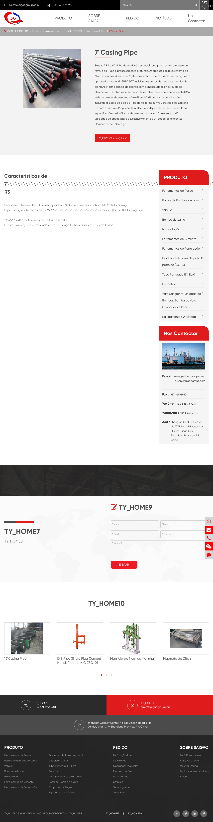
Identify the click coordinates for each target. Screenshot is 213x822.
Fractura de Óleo (123, 771)
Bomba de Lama (173, 219)
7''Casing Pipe (116, 31)
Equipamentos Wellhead (179, 316)
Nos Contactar (196, 18)
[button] (101, 675)
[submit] (196, 5)
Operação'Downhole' (123, 765)
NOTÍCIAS (164, 18)
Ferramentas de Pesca (177, 190)
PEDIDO (132, 18)
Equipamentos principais (194, 771)
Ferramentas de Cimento (179, 239)
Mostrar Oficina (189, 765)
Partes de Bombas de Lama (181, 200)
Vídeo (183, 776)
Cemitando (119, 760)
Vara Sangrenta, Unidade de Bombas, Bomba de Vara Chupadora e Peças (181, 300)
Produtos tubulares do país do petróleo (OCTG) (57, 31)
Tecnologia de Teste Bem (121, 790)
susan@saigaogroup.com (190, 380)
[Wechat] (209, 546)
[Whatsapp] (209, 521)
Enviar (124, 564)
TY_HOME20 (135, 813)
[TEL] (209, 538)
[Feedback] (209, 555)
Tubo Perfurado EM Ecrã (178, 274)
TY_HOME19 (112, 813)
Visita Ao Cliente (189, 760)
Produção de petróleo (120, 779)
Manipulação (171, 229)
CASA (10, 31)
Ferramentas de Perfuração (181, 248)
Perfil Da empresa (190, 755)
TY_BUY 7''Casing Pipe (112, 138)
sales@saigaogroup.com (24, 4)
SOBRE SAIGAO (95, 18)
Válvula (167, 210)
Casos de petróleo (95, 31)
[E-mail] (209, 530)
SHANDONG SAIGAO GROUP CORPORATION (43, 813)
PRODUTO (63, 18)
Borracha (168, 284)
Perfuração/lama (123, 755)
